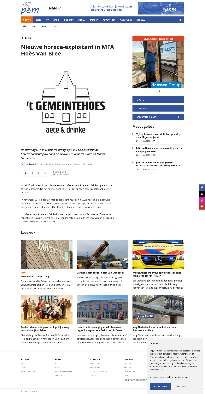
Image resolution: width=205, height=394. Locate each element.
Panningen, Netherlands (62, 8)
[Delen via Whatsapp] (45, 173)
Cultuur (55, 26)
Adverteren (109, 20)
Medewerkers (129, 371)
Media (81, 20)
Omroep (93, 20)
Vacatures (126, 20)
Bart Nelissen (27, 164)
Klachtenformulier (98, 371)
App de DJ (59, 376)
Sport (34, 26)
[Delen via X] (38, 173)
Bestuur (127, 367)
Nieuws (27, 20)
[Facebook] (202, 187)
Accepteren (160, 386)
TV (47, 20)
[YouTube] (202, 206)
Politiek (44, 26)
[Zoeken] (180, 19)
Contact (93, 376)
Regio (38, 20)
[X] (202, 194)
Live (22, 363)
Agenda (141, 20)
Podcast (69, 20)
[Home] (33, 8)
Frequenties (95, 367)
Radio (56, 20)
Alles (25, 26)
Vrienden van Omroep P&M (135, 380)
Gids (23, 367)
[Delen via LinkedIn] (26, 173)
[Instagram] (202, 200)
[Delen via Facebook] (32, 173)
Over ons (128, 363)
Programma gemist (29, 371)
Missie (126, 376)
